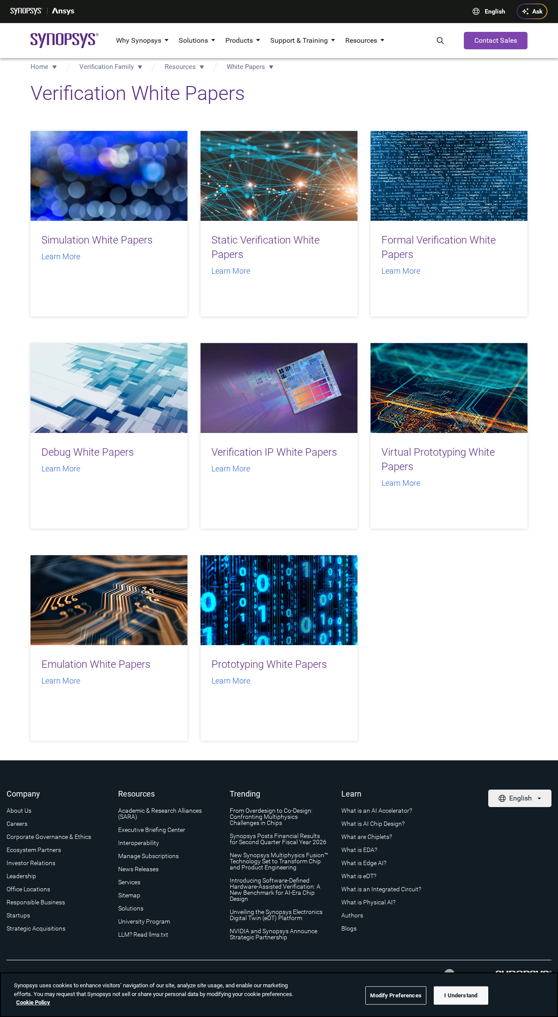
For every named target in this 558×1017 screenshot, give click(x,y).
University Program (144, 921)
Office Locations (28, 889)
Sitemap (129, 895)
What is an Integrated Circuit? (381, 889)
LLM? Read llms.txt (143, 934)
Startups (18, 915)
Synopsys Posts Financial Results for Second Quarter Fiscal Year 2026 (278, 838)
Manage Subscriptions (148, 855)
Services (129, 882)
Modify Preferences (395, 995)
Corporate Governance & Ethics (49, 836)
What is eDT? (358, 876)
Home (39, 67)
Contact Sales (495, 40)
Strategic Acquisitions (36, 928)
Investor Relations (31, 862)
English (495, 11)
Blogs (349, 928)
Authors (352, 915)
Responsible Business (36, 902)
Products (239, 40)
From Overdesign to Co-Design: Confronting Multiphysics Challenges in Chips (271, 816)
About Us (19, 810)
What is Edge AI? (363, 862)
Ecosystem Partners (34, 849)
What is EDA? (359, 849)
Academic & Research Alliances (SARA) (160, 813)
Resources (361, 40)
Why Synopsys (138, 40)
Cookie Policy (33, 1002)
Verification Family (106, 67)
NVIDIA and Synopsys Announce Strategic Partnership (273, 934)
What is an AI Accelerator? (376, 810)
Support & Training (299, 40)
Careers (17, 823)
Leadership (21, 876)
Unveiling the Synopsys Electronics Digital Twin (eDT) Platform (276, 914)
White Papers (246, 67)
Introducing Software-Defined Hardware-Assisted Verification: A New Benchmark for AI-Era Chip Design (275, 889)
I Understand (460, 995)
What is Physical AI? (368, 902)
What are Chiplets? (366, 836)
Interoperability (138, 842)
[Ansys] (63, 11)
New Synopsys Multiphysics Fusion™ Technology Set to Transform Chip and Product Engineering (279, 861)
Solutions (193, 40)
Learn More (60, 257)
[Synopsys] (26, 11)
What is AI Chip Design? (373, 823)
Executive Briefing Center (151, 829)
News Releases (138, 869)
